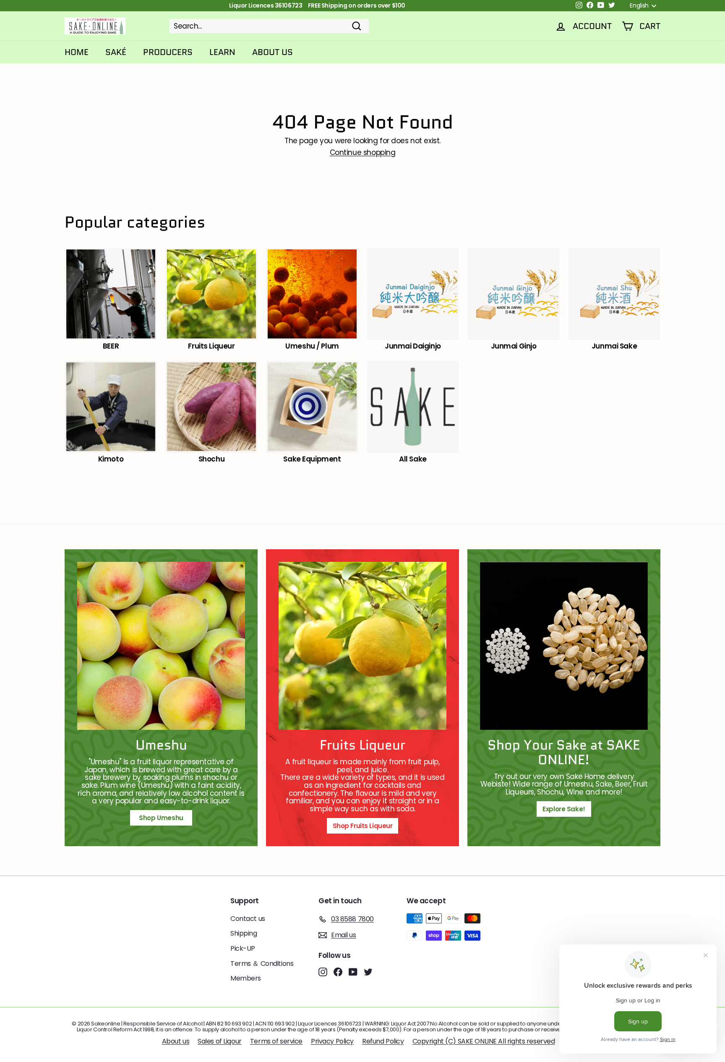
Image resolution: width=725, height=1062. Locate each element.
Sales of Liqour (220, 1041)
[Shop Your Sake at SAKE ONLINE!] (564, 646)
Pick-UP (242, 948)
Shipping (243, 933)
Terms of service (276, 1041)
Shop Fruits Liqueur (363, 825)
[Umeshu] (161, 646)
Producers (168, 52)
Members (245, 978)
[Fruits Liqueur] (362, 646)
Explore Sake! (563, 809)
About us (176, 1041)
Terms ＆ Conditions (261, 963)
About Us (272, 52)
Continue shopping (363, 152)
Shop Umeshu (164, 817)
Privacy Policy (332, 1041)
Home (77, 52)
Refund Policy (383, 1041)
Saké (115, 52)
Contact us (247, 918)
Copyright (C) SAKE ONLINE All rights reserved (483, 1041)
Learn (222, 52)
